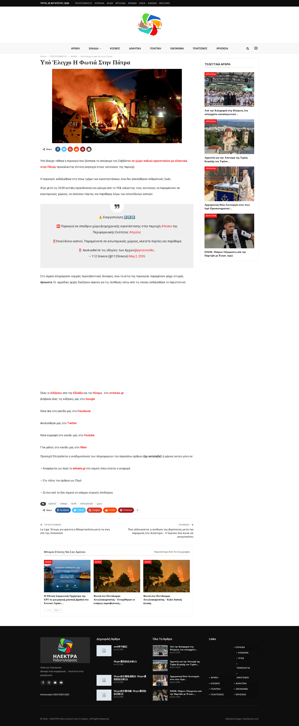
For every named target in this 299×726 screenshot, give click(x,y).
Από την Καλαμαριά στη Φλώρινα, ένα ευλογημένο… (183, 648)
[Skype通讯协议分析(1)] (104, 665)
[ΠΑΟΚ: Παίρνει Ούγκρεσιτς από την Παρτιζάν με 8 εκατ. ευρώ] (229, 231)
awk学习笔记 (120, 646)
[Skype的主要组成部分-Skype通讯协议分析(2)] (104, 680)
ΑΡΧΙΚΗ (75, 48)
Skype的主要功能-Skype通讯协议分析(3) (130, 692)
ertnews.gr (79, 468)
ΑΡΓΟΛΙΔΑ (120, 3)
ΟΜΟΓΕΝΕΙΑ (243, 677)
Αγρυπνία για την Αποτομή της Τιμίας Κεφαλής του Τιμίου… (185, 663)
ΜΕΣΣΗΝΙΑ (164, 3)
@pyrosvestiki (144, 250)
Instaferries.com (250, 719)
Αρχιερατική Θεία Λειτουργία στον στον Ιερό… (184, 678)
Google (90, 399)
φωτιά (99, 504)
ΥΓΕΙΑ (241, 658)
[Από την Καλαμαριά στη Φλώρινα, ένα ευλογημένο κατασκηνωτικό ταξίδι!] (229, 89)
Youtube (89, 435)
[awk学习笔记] (104, 650)
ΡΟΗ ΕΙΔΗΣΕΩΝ (86, 504)
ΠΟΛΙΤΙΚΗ (155, 48)
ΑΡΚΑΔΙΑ (132, 3)
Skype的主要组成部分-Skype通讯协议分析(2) (130, 678)
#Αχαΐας (135, 232)
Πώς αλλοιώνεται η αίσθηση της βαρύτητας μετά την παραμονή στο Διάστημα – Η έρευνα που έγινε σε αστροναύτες (160, 533)
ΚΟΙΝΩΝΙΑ (243, 652)
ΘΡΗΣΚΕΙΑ (222, 48)
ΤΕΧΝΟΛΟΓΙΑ (243, 668)
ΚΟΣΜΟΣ (115, 48)
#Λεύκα (166, 226)
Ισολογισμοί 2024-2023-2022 (54, 694)
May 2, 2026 (137, 256)
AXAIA (110, 3)
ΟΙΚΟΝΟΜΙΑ (177, 48)
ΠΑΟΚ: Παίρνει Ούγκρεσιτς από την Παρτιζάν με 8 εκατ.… (186, 692)
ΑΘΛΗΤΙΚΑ (135, 48)
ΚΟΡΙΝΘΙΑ (99, 3)
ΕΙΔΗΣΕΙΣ (52, 504)
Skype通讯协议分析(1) (125, 661)
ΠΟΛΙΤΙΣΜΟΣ (200, 48)
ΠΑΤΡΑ (73, 504)
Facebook (84, 411)
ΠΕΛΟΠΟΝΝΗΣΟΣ (83, 3)
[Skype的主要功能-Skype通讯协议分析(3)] (104, 695)
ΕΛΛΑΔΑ (93, 48)
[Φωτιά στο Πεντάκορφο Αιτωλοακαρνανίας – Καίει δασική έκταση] (166, 576)
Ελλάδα (78, 393)
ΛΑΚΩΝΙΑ (152, 3)
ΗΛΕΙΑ (142, 3)
